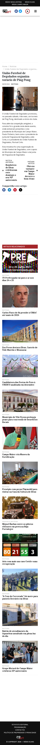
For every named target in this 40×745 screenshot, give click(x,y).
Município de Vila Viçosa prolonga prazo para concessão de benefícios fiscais (20, 419)
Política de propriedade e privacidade (20, 732)
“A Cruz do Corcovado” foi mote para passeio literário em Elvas (20, 597)
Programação (20, 727)
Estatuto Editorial (20, 724)
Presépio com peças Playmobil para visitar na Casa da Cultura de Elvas (19, 490)
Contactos (20, 730)
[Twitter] (20, 11)
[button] (27, 11)
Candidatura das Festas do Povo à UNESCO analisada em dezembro (18, 383)
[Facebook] (16, 11)
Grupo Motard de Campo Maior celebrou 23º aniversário (17, 669)
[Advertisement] (20, 39)
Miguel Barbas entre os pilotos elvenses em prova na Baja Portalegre (17, 526)
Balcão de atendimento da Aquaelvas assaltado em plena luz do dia (19, 633)
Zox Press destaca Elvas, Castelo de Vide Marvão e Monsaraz (19, 348)
